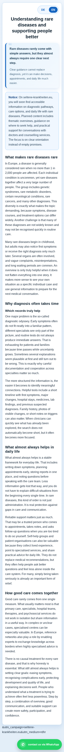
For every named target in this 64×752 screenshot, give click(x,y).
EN (53, 9)
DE (43, 9)
